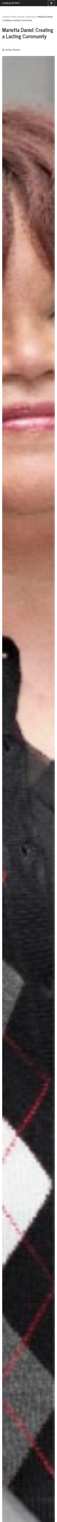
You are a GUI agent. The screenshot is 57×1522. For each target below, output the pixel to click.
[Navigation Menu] (51, 3)
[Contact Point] (11, 3)
